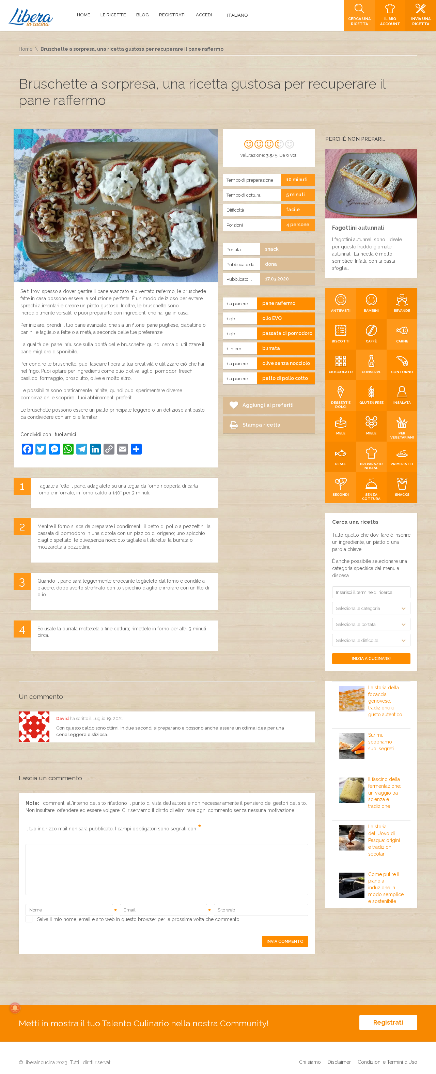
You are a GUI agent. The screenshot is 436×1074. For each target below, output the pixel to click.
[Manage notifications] (15, 1007)
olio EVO (272, 318)
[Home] (31, 16)
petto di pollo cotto (285, 378)
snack (272, 249)
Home (25, 49)
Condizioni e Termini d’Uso (387, 1062)
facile (293, 209)
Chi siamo (310, 1062)
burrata (271, 348)
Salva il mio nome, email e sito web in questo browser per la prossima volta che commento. (138, 919)
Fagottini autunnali (358, 228)
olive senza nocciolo (286, 363)
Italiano (237, 15)
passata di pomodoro (287, 333)
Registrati (388, 1022)
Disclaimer (339, 1062)
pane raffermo (278, 303)
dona (271, 264)
